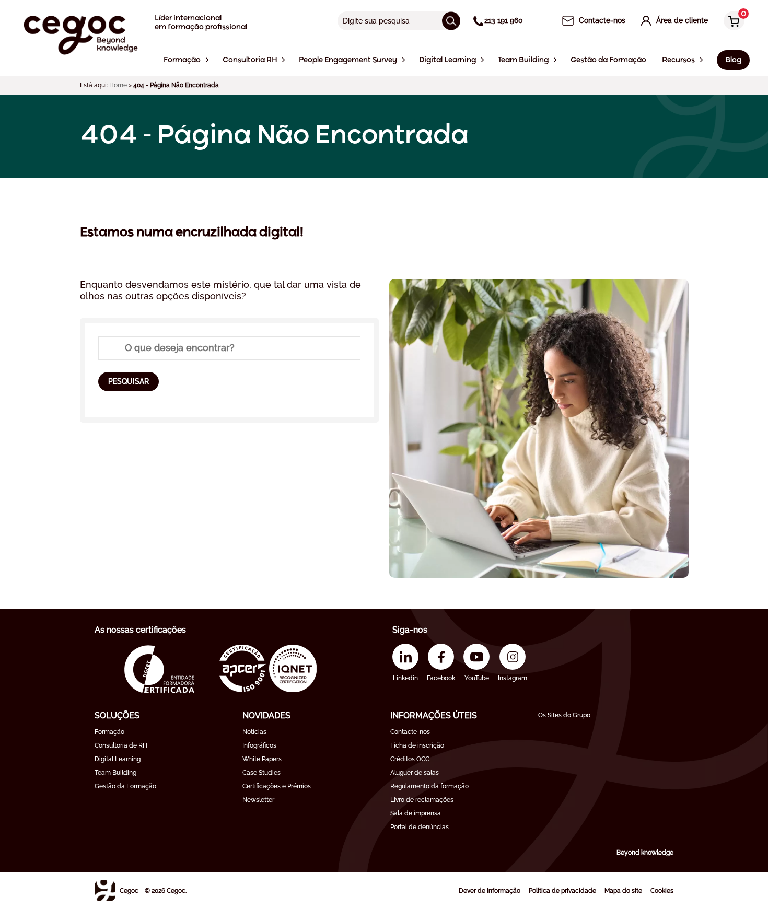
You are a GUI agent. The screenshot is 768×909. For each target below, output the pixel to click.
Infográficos (259, 745)
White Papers (262, 759)
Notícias (254, 732)
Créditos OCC (409, 759)
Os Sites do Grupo (564, 715)
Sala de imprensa (415, 813)
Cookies (661, 890)
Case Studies (261, 772)
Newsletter (258, 799)
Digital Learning (118, 759)
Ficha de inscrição (417, 745)
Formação (109, 732)
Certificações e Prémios (276, 786)
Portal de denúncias (419, 827)
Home (118, 85)
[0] (731, 21)
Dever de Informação (489, 890)
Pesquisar (128, 381)
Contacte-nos (410, 732)
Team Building (115, 772)
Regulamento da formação (429, 786)
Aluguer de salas (414, 772)
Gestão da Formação (125, 786)
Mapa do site (623, 890)
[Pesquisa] (451, 20)
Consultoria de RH (121, 745)
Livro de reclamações (421, 799)
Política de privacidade (562, 890)
